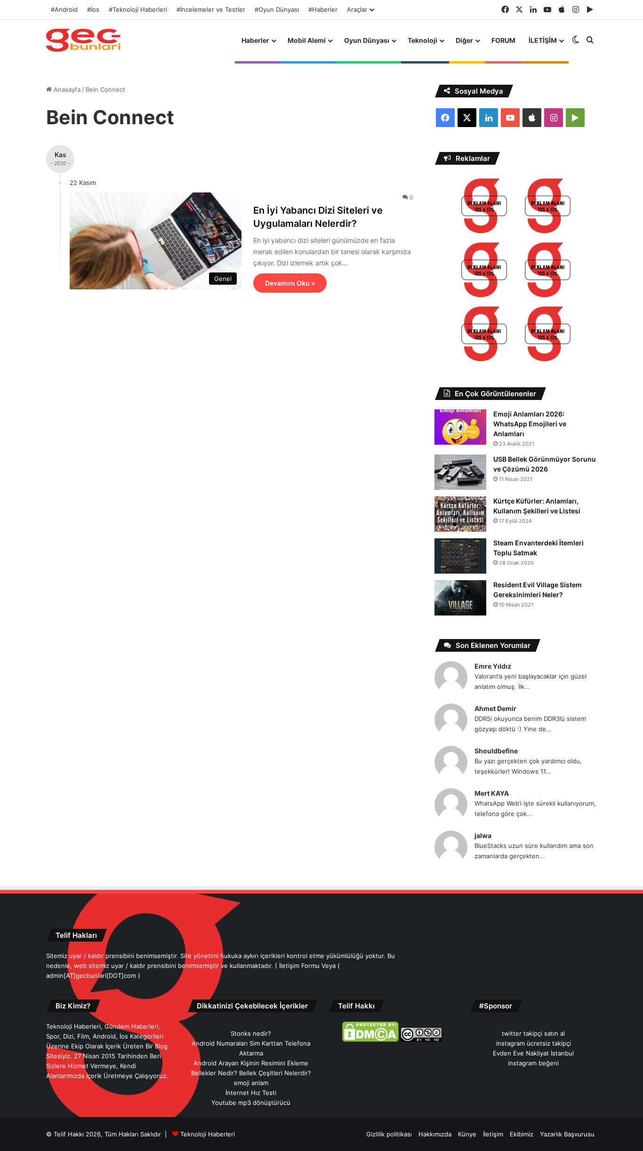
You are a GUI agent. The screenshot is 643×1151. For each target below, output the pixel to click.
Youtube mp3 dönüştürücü (250, 1102)
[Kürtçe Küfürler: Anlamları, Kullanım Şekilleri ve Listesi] (460, 514)
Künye (467, 1134)
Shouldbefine (496, 751)
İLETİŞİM (543, 40)
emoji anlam (251, 1083)
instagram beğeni (533, 1063)
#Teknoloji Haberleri (138, 9)
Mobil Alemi (307, 40)
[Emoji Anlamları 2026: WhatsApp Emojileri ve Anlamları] (460, 427)
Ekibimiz (521, 1134)
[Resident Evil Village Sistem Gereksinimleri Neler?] (460, 597)
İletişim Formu (299, 965)
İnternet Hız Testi (250, 1092)
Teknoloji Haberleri (207, 1134)
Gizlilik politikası (389, 1134)
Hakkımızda (434, 1134)
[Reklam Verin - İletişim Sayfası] (484, 207)
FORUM (503, 40)
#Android (64, 9)
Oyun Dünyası (366, 40)
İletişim (493, 1134)
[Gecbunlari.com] (83, 40)
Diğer (464, 40)
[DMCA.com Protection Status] (370, 1039)
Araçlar (357, 9)
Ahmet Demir (495, 708)
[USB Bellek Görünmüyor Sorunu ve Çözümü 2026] (460, 472)
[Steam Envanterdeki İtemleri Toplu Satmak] (460, 556)
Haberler (255, 40)
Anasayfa (66, 89)
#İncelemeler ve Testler (211, 9)
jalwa (482, 835)
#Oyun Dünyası (277, 9)
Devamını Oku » (290, 283)
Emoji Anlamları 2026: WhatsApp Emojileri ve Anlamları (529, 424)
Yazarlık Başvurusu (567, 1134)
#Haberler (323, 9)
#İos (93, 9)
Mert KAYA (491, 793)
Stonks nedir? (251, 1033)
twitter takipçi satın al (533, 1033)
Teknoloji (422, 40)
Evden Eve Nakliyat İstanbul (533, 1053)
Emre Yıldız (492, 666)
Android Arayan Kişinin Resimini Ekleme (250, 1063)
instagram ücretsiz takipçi (533, 1043)
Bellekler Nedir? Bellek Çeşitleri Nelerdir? (251, 1073)
